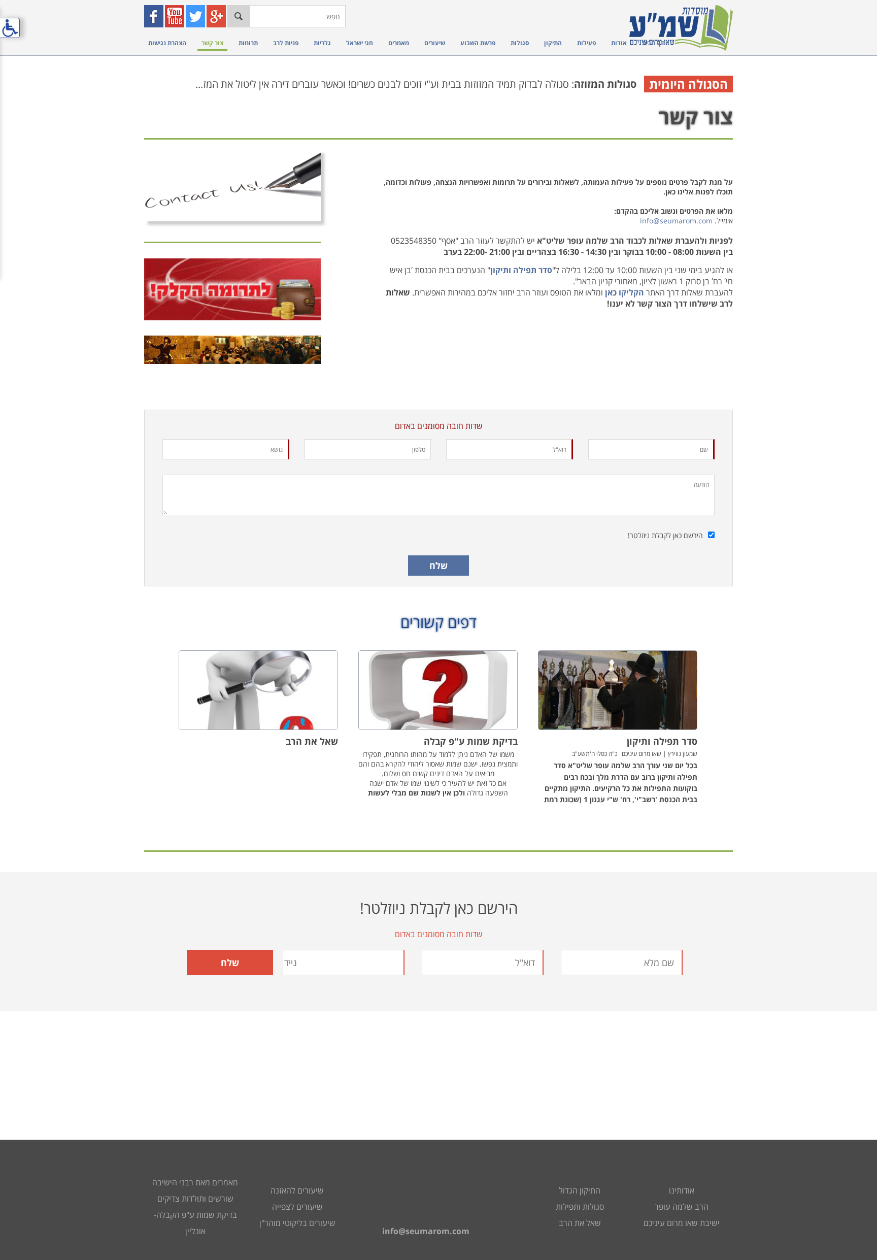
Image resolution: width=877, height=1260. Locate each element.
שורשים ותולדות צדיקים (195, 1198)
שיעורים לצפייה (297, 1206)
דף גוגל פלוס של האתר (217, 16)
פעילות (586, 43)
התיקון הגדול (579, 1190)
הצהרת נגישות (167, 43)
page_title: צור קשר (438, 630)
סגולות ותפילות (580, 1206)
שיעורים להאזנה (297, 1190)
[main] (438, 477)
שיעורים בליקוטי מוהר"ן (297, 1223)
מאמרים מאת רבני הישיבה (195, 1182)
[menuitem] (650, 43)
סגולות (520, 43)
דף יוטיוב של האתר (175, 16)
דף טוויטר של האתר (196, 16)
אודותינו (681, 1190)
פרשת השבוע (477, 43)
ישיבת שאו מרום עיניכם (682, 1223)
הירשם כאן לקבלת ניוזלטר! (665, 535)
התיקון (553, 43)
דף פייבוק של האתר (155, 16)
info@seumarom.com (676, 220)
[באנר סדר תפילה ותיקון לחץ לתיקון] (232, 350)
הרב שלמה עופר (682, 1206)
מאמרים (398, 43)
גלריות (322, 43)
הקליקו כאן (624, 292)
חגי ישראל (359, 43)
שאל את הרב (580, 1223)
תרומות (248, 43)
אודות (619, 43)
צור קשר (212, 43)
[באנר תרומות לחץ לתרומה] (232, 289)
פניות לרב (285, 43)
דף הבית (653, 43)
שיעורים (434, 43)
